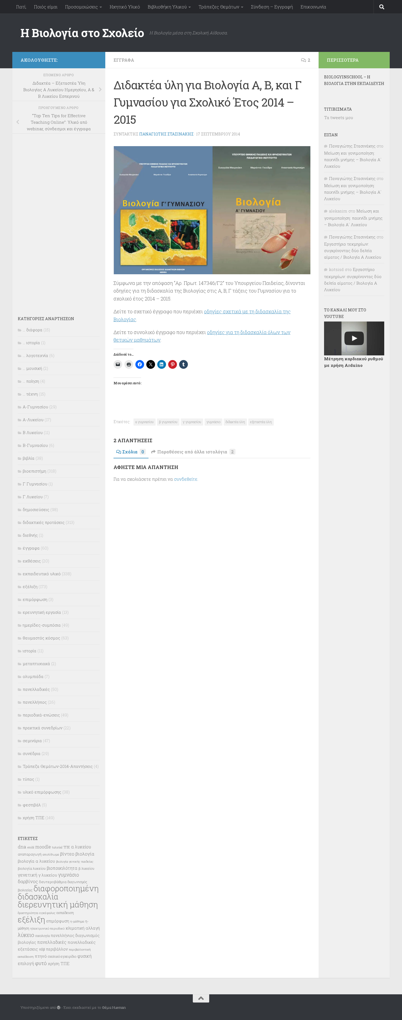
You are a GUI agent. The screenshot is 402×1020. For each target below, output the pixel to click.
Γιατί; (21, 7)
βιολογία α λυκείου (36, 861)
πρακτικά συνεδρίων (42, 727)
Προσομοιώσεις (81, 7)
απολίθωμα (51, 854)
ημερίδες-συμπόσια (42, 625)
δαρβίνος (28, 881)
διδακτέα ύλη (235, 422)
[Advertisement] (59, 221)
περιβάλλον (57, 949)
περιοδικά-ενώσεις (41, 715)
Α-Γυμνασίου (35, 406)
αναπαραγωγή (30, 854)
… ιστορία (31, 342)
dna (22, 847)
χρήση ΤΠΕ (33, 817)
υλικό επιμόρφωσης (42, 792)
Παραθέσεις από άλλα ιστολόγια (195, 452)
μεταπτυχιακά (36, 663)
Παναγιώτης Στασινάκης (166, 134)
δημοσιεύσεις (36, 509)
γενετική (27, 875)
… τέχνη (30, 394)
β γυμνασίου (168, 422)
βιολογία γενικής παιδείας (75, 861)
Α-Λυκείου (33, 419)
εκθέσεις (32, 561)
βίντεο (67, 854)
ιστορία (29, 650)
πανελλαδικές (36, 689)
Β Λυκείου (33, 432)
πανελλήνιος (35, 702)
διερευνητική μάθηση (58, 904)
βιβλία (28, 458)
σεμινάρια (32, 740)
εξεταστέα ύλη (261, 422)
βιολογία (84, 854)
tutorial (57, 847)
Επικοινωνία (313, 7)
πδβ (42, 949)
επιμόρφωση (35, 599)
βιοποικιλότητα (62, 868)
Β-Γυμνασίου (35, 445)
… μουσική (32, 368)
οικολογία (42, 935)
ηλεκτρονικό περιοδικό (47, 928)
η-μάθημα (77, 921)
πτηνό (41, 956)
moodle (43, 847)
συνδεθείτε (185, 479)
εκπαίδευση (65, 912)
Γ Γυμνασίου (35, 484)
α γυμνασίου (144, 422)
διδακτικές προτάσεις (44, 522)
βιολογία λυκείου (32, 868)
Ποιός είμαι (45, 7)
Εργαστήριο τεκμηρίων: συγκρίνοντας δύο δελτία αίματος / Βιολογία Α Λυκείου (352, 250)
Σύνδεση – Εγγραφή (272, 7)
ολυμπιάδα (33, 676)
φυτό (41, 963)
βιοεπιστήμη (34, 471)
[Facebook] (94, 59)
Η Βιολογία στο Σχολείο (82, 32)
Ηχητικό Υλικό (125, 7)
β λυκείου (86, 868)
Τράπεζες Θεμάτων (219, 7)
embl (30, 847)
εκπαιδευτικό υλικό (42, 573)
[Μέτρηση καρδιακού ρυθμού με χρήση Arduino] (354, 338)
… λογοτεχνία (35, 355)
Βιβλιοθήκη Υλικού (167, 7)
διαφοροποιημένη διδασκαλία (58, 892)
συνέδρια (31, 753)
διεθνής (30, 535)
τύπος (28, 779)
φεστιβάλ (32, 804)
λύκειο (26, 934)
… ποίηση (31, 381)
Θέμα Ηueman (114, 1007)
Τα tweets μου (338, 117)
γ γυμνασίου (192, 422)
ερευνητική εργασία (42, 612)
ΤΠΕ (66, 847)
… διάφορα (32, 329)
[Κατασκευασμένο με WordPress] (58, 1007)
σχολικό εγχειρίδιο (62, 956)
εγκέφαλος (47, 913)
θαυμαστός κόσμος (41, 638)
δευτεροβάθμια (52, 881)
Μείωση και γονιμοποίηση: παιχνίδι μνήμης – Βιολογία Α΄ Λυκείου (352, 159)
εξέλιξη (30, 586)
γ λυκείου (47, 875)
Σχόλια (133, 452)
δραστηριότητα (28, 913)
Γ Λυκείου (33, 496)
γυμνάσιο (213, 422)
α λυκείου (81, 847)
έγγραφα (123, 60)
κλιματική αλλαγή (83, 928)
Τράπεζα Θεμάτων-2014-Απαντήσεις (58, 766)
